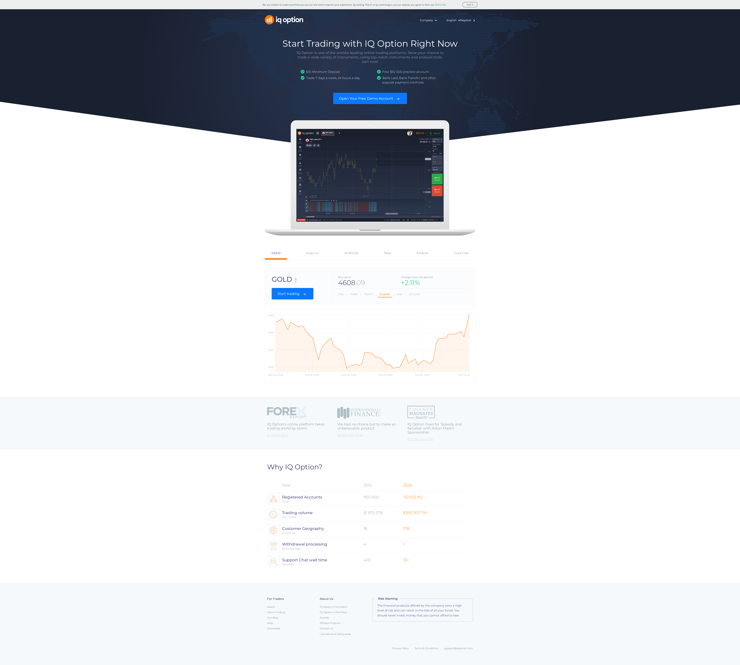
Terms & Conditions (426, 648)
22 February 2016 (420, 439)
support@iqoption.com (458, 648)
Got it (470, 4)
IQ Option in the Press (421, 35)
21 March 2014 (277, 435)
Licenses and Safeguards (335, 634)
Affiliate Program (330, 623)
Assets (271, 606)
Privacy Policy (400, 648)
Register (465, 20)
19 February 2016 (349, 435)
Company (426, 20)
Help (270, 623)
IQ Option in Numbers (421, 29)
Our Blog (272, 617)
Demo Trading (276, 612)
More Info (440, 4)
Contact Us (326, 628)
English (452, 20)
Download (273, 628)
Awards (411, 41)
